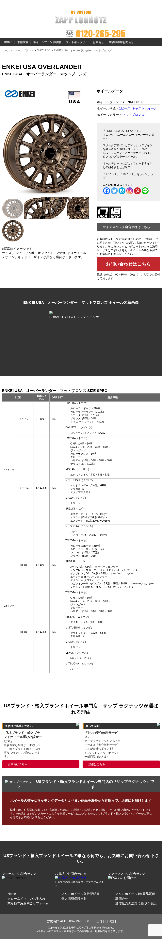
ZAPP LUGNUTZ (78, 927)
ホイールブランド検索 (47, 42)
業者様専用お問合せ (121, 42)
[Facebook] (106, 190)
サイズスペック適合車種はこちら (126, 227)
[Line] (145, 190)
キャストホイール (144, 108)
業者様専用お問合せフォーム (28, 903)
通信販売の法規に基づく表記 (135, 903)
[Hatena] (122, 190)
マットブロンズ (133, 114)
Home (12, 894)
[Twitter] (114, 190)
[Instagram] (129, 190)
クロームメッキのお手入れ (26, 898)
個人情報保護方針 (74, 898)
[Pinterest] (137, 190)
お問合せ (98, 42)
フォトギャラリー (77, 42)
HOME (8, 42)
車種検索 (22, 42)
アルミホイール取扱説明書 (80, 894)
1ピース (124, 108)
